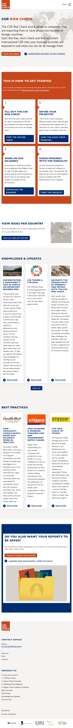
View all (36, 388)
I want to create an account (21, 555)
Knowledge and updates (11, 697)
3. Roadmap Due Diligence (12, 684)
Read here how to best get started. (35, 90)
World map (6, 694)
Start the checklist (51, 192)
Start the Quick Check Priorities (53, 138)
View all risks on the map (15, 238)
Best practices (7, 690)
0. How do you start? (10, 675)
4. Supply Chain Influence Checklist (15, 687)
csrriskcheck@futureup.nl (11, 647)
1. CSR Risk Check (9, 678)
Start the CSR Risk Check (16, 138)
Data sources (7, 700)
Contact (5, 660)
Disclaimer (6, 711)
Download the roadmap (14, 191)
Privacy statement (9, 714)
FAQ (3, 656)
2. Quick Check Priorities (11, 681)
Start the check (11, 54)
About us (5, 653)
